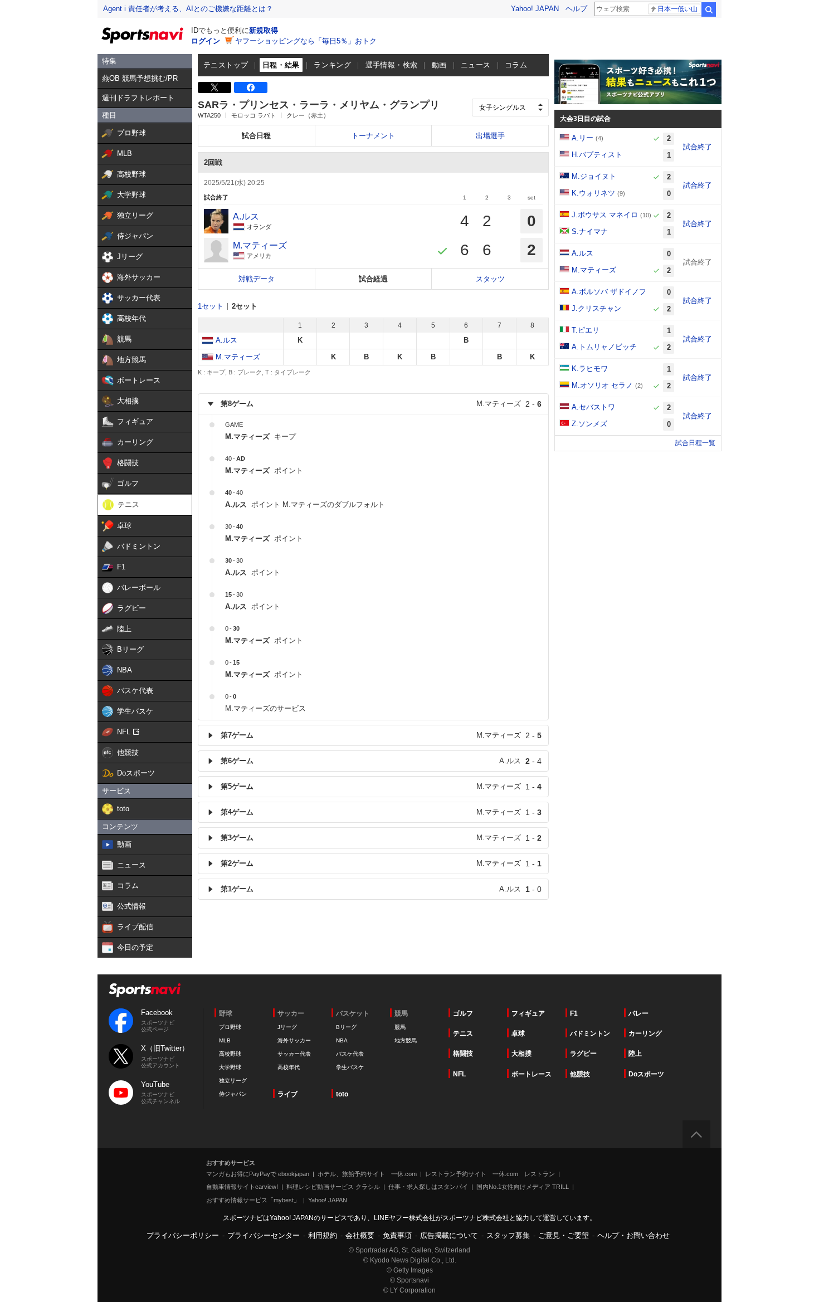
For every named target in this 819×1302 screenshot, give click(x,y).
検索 (708, 9)
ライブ (287, 1094)
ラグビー (583, 1053)
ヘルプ (576, 8)
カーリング (645, 1033)
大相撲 (521, 1053)
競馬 (400, 1027)
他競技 (580, 1074)
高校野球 (230, 1054)
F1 (574, 1013)
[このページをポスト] (214, 87)
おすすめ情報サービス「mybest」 (253, 1200)
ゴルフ (463, 1013)
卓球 (518, 1033)
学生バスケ (350, 1067)
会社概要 (359, 1235)
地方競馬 (405, 1040)
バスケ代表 (350, 1054)
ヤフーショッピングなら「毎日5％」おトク (306, 41)
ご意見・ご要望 (563, 1235)
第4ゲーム (381, 812)
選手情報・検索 (391, 65)
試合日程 (256, 135)
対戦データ (256, 279)
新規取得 (263, 30)
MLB (225, 1040)
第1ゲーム (381, 889)
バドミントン (590, 1033)
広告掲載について (449, 1235)
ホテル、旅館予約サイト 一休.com (367, 1174)
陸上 (635, 1053)
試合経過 (373, 279)
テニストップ (225, 65)
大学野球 (230, 1067)
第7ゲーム (381, 735)
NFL (459, 1074)
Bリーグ (346, 1027)
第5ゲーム (381, 786)
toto (342, 1094)
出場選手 (490, 135)
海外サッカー (294, 1040)
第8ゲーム (381, 403)
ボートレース (531, 1074)
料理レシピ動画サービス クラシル (333, 1186)
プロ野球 (230, 1027)
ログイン (205, 41)
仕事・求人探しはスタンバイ (428, 1186)
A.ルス (226, 340)
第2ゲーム (381, 863)
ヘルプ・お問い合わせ (633, 1235)
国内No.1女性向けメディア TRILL (522, 1186)
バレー (638, 1013)
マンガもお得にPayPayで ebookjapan (257, 1174)
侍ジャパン (233, 1094)
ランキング (332, 65)
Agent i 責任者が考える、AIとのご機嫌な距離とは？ (188, 8)
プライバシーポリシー (183, 1235)
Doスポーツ (646, 1074)
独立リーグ (233, 1080)
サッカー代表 (294, 1054)
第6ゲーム (381, 761)
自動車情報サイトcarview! (242, 1186)
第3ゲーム (381, 837)
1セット (210, 306)
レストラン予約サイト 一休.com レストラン (490, 1174)
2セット (244, 306)
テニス (463, 1033)
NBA (342, 1040)
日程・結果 (281, 65)
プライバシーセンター (263, 1235)
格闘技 (463, 1053)
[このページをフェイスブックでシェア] (250, 87)
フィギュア (528, 1013)
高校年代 (288, 1067)
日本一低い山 (677, 9)
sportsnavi (145, 990)
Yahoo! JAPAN (535, 8)
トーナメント (373, 135)
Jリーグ (287, 1027)
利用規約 (322, 1235)
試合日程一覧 (695, 443)
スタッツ (490, 279)
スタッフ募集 (508, 1235)
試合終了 (697, 147)
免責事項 (397, 1235)
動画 (439, 65)
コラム (516, 65)
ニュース (476, 65)
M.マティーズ (238, 357)
